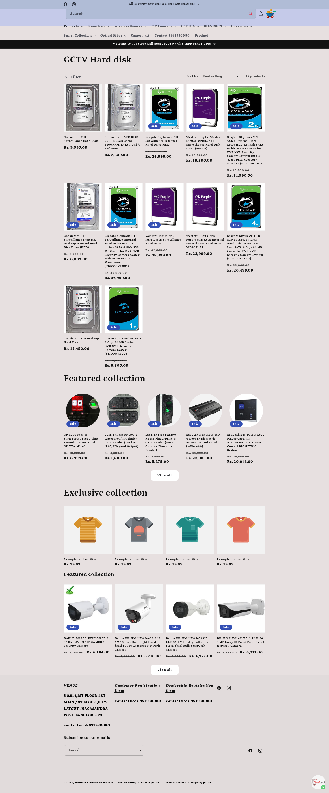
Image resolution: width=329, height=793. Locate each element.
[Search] (251, 14)
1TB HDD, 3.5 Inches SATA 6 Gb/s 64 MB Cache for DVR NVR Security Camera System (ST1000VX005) (123, 346)
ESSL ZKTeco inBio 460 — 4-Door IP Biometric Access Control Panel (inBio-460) (204, 440)
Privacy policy (150, 782)
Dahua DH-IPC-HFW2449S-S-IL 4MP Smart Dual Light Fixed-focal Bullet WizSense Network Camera (138, 644)
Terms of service (175, 782)
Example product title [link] (80, 559)
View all (164, 475)
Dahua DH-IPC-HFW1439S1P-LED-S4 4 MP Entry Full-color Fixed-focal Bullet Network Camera (187, 644)
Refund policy (126, 782)
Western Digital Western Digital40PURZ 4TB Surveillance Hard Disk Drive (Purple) (204, 143)
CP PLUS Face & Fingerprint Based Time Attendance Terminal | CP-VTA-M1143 (81, 440)
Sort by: (193, 76)
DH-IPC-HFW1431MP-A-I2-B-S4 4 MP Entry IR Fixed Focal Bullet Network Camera (240, 642)
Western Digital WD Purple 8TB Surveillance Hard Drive (163, 239)
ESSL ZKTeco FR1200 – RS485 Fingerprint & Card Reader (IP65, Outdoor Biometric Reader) (162, 442)
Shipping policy (201, 782)
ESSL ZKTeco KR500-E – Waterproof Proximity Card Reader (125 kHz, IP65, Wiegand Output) (122, 440)
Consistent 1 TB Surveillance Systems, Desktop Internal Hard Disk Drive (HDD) (80, 241)
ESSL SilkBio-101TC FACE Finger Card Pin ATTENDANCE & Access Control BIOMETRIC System (246, 442)
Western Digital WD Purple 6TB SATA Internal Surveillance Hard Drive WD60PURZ (205, 241)
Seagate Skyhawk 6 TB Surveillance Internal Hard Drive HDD (161, 141)
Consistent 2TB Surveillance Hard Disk (81, 139)
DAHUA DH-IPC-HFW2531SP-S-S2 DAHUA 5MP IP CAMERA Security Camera (86, 642)
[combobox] (161, 14)
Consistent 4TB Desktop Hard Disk (81, 340)
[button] (73, 26)
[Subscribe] (139, 750)
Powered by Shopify (100, 782)
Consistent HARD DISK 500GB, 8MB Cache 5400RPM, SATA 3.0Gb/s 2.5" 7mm (122, 143)
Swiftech (80, 782)
